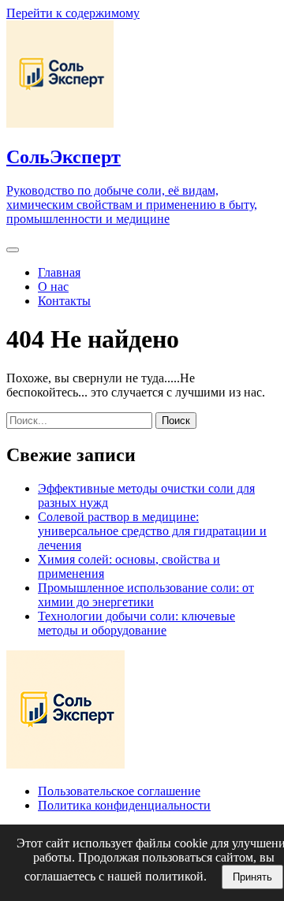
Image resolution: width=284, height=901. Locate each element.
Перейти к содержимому (73, 13)
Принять (252, 877)
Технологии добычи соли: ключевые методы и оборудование (136, 623)
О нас (53, 286)
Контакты (64, 300)
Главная (59, 272)
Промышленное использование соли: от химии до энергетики (146, 595)
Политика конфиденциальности (124, 805)
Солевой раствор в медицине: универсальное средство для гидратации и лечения (152, 531)
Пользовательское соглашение (119, 791)
